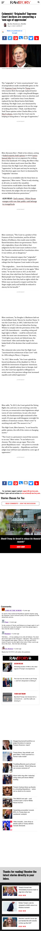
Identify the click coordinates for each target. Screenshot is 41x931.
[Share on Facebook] (4, 38)
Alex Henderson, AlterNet (18, 24)
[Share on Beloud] (36, 38)
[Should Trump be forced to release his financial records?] (20, 522)
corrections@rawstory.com (31, 493)
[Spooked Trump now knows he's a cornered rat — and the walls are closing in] (7, 697)
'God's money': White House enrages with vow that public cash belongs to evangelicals (19, 201)
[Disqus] (20, 579)
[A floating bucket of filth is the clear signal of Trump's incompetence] (7, 667)
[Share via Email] (26, 37)
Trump (27, 88)
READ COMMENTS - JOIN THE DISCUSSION (20, 503)
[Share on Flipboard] (15, 38)
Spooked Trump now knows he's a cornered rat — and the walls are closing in (25, 699)
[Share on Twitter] (10, 38)
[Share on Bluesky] (31, 38)
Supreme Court (11, 88)
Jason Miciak (18, 664)
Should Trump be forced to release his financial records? (20, 540)
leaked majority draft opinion (14, 155)
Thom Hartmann (20, 694)
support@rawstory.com (30, 491)
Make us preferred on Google (14, 32)
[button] (38, 2)
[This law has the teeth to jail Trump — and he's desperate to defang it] (7, 682)
